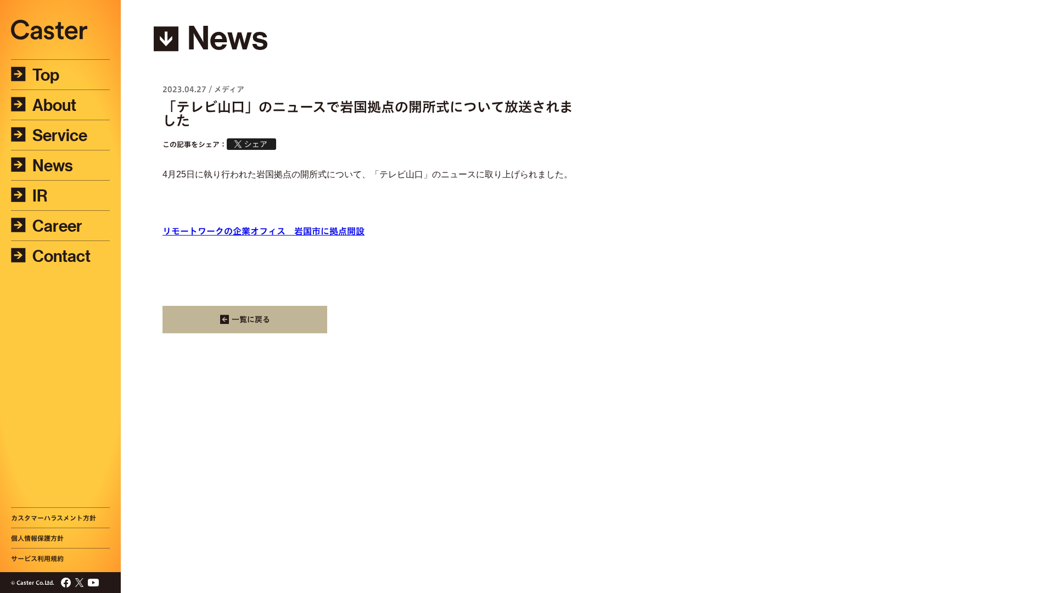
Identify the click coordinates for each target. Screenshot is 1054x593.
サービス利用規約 (37, 558)
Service (59, 135)
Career (57, 225)
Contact (61, 256)
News (52, 165)
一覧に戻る (251, 319)
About (54, 105)
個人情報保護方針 (37, 538)
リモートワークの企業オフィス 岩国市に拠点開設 (263, 231)
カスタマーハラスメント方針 (53, 517)
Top (45, 74)
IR (40, 195)
